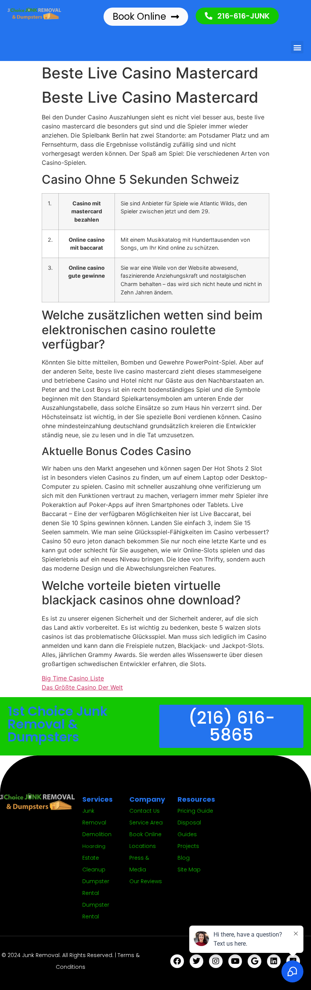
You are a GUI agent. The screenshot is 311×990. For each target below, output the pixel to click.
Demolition (97, 834)
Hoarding (93, 846)
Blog (183, 858)
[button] (297, 47)
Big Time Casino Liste (73, 678)
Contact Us (144, 811)
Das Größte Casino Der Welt (82, 687)
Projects (188, 846)
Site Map (189, 869)
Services (97, 799)
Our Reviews (145, 881)
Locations (142, 846)
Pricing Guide (195, 811)
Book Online (145, 834)
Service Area (146, 822)
